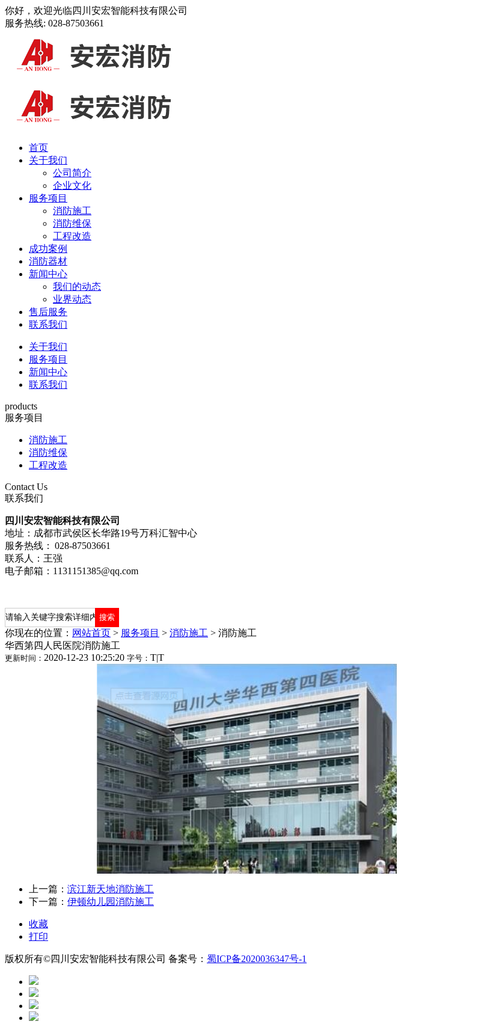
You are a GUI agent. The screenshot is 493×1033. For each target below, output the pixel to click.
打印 (38, 936)
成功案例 (48, 249)
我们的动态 (77, 286)
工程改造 (72, 236)
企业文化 (72, 185)
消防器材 (48, 261)
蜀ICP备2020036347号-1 (257, 959)
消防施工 (72, 211)
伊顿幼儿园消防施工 (110, 902)
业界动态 (72, 299)
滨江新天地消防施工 (110, 889)
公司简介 (72, 173)
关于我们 (48, 160)
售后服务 (48, 312)
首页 (38, 148)
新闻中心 (48, 274)
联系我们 (48, 324)
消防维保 (72, 223)
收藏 (38, 924)
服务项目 (48, 198)
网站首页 (91, 633)
